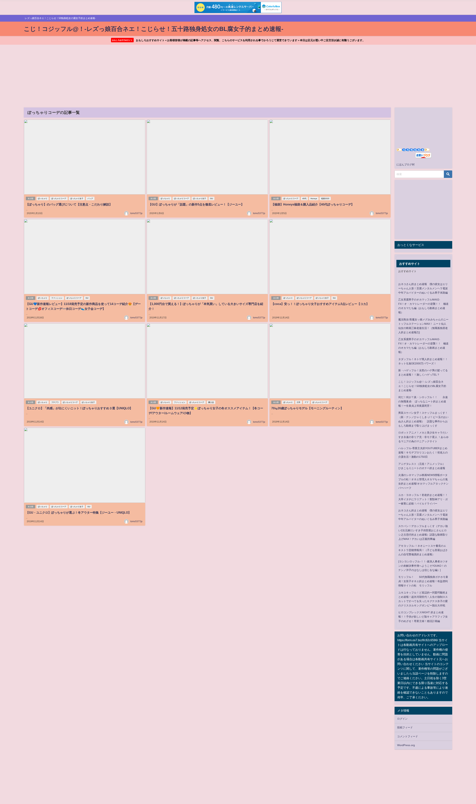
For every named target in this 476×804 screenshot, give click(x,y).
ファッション (56, 298)
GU (211, 198)
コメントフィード (407, 736)
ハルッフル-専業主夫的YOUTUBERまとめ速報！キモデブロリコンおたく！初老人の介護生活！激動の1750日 (423, 452)
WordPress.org (406, 745)
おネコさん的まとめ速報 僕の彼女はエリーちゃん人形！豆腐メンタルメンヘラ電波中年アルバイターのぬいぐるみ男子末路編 (423, 288)
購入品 (211, 402)
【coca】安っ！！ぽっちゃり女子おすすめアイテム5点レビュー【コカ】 (320, 303)
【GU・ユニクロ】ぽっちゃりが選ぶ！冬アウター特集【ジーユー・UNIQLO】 (78, 512)
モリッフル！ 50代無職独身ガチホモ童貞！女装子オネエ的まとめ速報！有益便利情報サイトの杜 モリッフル (423, 581)
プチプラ (55, 402)
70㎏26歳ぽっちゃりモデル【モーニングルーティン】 (307, 408)
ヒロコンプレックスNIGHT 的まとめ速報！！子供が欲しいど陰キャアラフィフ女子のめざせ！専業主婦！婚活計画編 (423, 616)
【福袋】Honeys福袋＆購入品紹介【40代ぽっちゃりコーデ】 (312, 204)
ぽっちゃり (42, 198)
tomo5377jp (136, 213)
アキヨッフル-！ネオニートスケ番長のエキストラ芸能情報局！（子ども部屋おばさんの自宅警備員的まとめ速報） (423, 550)
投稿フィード (405, 727)
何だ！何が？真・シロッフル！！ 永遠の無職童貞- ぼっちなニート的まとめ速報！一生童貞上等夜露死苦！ (423, 401)
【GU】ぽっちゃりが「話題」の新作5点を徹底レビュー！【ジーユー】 (196, 204)
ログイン (402, 718)
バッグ (90, 198)
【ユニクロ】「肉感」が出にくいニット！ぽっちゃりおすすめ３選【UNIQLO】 (79, 408)
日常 (298, 402)
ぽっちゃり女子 (76, 198)
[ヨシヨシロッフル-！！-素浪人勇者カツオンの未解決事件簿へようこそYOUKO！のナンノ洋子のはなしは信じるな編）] (423, 565)
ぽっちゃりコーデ (58, 198)
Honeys (314, 198)
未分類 (30, 198)
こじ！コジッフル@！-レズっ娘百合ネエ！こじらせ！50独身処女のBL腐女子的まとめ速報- (422, 386)
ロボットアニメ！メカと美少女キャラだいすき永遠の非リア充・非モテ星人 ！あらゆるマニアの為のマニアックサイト (423, 436)
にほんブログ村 (405, 164)
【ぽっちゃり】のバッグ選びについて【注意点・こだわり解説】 (69, 204)
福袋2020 (325, 198)
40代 (304, 198)
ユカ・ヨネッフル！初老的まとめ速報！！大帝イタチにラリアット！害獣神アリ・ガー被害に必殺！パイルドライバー (423, 499)
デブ (306, 402)
